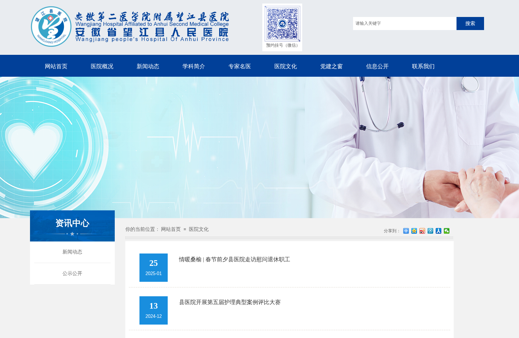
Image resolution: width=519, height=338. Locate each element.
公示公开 (72, 273)
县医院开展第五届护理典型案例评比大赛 (230, 302)
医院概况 (102, 66)
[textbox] (405, 23)
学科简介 (194, 66)
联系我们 (423, 66)
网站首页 (56, 66)
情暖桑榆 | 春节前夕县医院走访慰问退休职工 (234, 259)
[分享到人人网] (439, 231)
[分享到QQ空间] (414, 231)
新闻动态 (148, 66)
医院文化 (285, 66)
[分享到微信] (447, 231)
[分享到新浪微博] (422, 231)
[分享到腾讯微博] (431, 231)
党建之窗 (331, 66)
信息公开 (377, 66)
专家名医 (239, 66)
